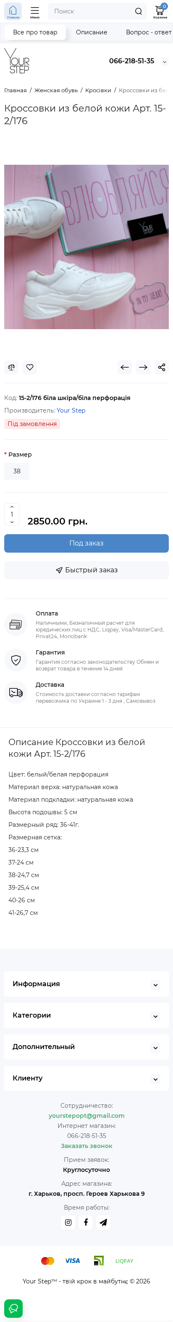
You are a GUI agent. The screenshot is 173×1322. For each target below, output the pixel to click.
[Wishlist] (30, 367)
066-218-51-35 (131, 61)
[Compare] (11, 367)
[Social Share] (162, 367)
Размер (20, 454)
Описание (91, 32)
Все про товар (35, 32)
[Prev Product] (125, 367)
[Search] (138, 11)
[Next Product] (143, 367)
